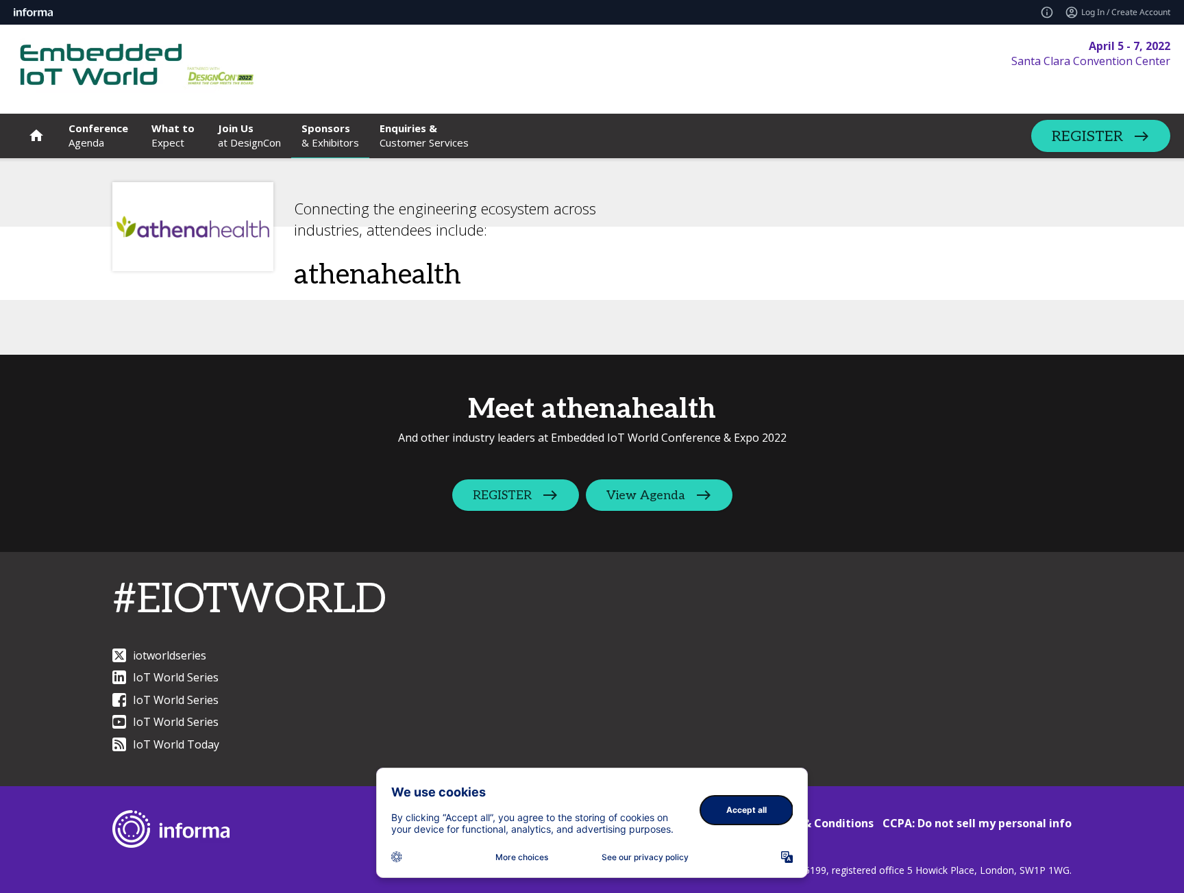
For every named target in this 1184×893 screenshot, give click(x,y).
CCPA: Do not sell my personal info (977, 823)
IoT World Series (176, 677)
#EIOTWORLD (249, 600)
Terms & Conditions (819, 823)
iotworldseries (169, 655)
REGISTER (1087, 136)
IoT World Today (176, 744)
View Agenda (645, 495)
